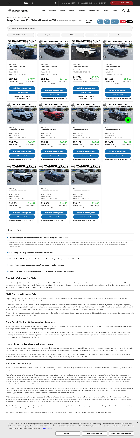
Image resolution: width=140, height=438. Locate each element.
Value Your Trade (22, 92)
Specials (62, 10)
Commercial (81, 10)
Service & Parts (94, 10)
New (43, 10)
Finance (71, 10)
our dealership (48, 287)
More (21, 83)
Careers (114, 10)
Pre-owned (52, 10)
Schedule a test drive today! (52, 370)
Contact (105, 10)
